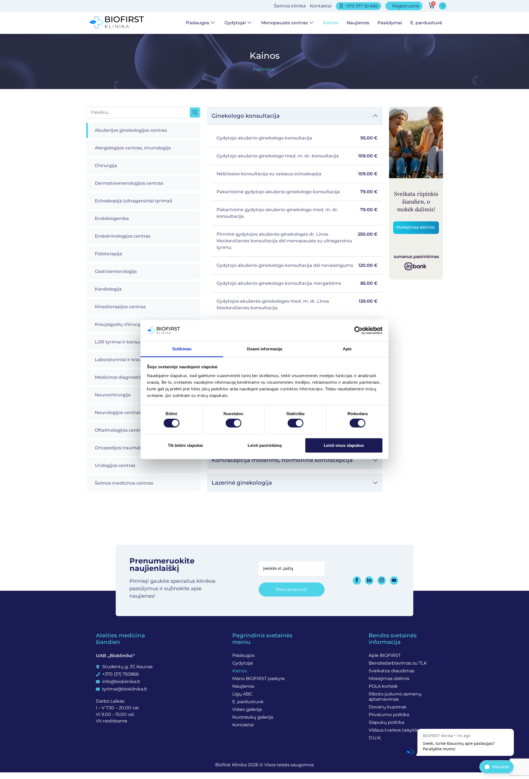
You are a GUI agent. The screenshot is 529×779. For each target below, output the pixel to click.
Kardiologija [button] (108, 289)
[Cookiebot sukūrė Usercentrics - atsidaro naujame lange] (358, 330)
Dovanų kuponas (387, 707)
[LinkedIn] (369, 580)
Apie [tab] (347, 348)
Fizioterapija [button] (108, 253)
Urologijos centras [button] (115, 465)
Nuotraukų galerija (252, 717)
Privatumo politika (389, 714)
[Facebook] (357, 580)
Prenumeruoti (291, 589)
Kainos (330, 22)
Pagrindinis (264, 69)
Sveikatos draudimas (391, 670)
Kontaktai (320, 6)
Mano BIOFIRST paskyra (258, 678)
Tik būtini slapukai (185, 445)
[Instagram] (381, 580)
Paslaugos (197, 22)
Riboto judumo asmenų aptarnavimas (395, 696)
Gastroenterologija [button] (116, 271)
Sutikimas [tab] (181, 348)
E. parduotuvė (426, 22)
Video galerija (247, 709)
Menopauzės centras (284, 22)
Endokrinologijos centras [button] (122, 236)
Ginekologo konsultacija (246, 115)
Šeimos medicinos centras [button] (124, 483)
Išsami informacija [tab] (264, 348)
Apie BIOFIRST (385, 655)
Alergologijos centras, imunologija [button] (133, 148)
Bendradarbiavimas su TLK (398, 663)
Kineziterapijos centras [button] (120, 306)
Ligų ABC (242, 694)
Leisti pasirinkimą (265, 445)
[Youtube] (394, 580)
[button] (442, 6)
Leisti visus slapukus (344, 445)
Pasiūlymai (389, 22)
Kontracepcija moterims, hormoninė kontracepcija (282, 460)
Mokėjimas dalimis (389, 678)
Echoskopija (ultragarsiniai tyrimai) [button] (133, 200)
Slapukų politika (386, 722)
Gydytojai (235, 22)
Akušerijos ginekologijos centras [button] (131, 130)
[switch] (233, 423)
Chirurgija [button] (106, 165)
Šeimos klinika (290, 6)
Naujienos (358, 22)
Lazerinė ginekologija (242, 482)
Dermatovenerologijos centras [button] (129, 183)
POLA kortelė (383, 686)
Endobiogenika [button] (112, 218)
